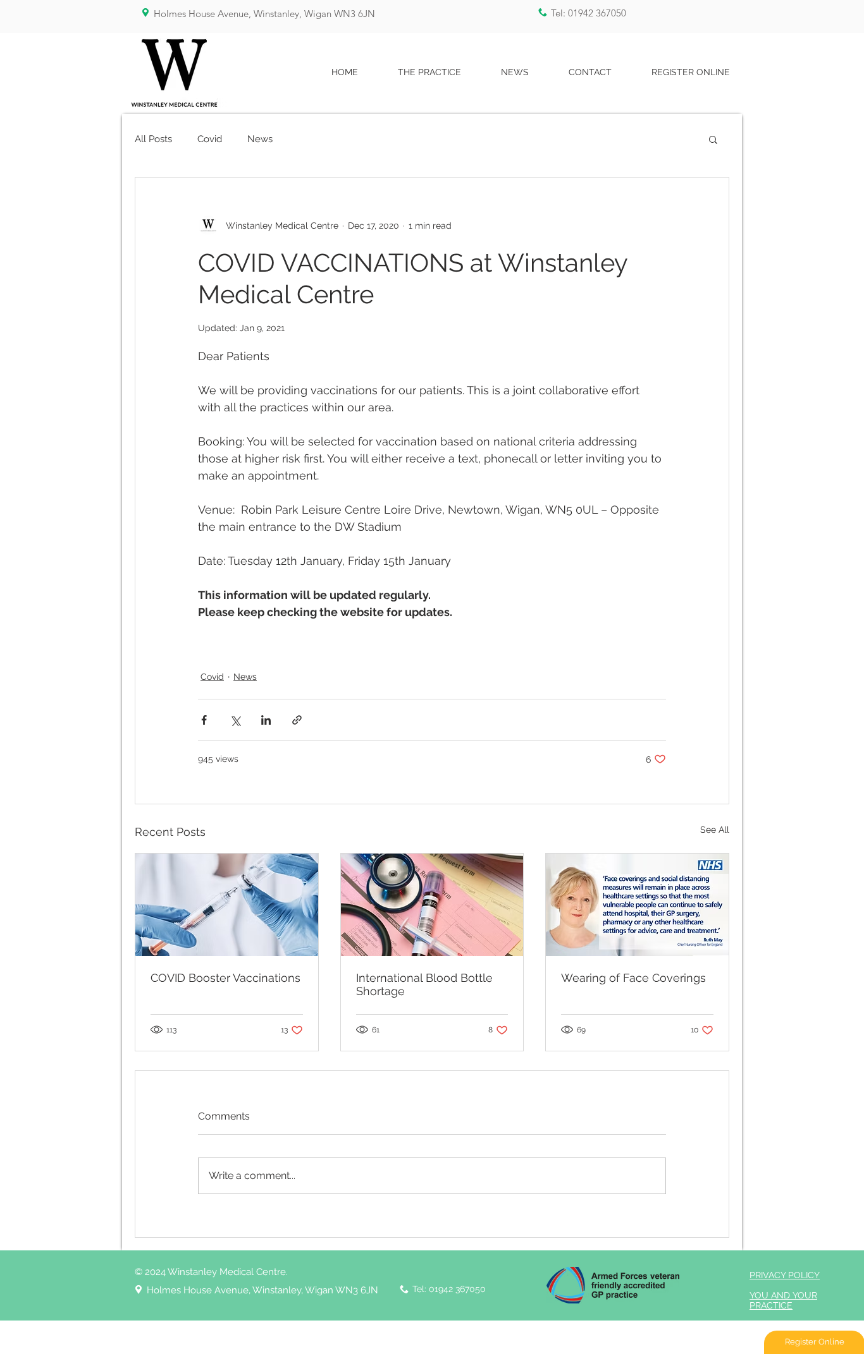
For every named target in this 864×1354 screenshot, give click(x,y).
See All (714, 830)
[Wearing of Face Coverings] (637, 905)
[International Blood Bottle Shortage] (432, 905)
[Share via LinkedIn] (266, 720)
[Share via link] (297, 720)
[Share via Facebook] (204, 720)
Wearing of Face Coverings (633, 977)
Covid (209, 139)
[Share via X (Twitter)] (235, 720)
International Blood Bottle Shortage (424, 984)
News (260, 139)
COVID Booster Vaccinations (225, 977)
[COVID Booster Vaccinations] (226, 905)
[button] (713, 139)
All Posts (153, 139)
